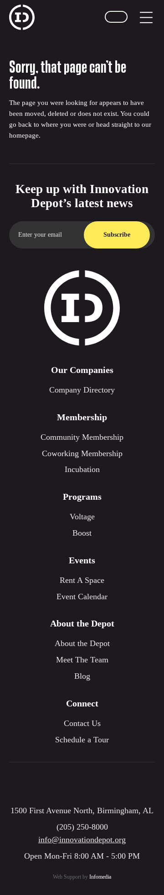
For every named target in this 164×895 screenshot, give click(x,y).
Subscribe (116, 234)
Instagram (55, 785)
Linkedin (109, 785)
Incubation (82, 469)
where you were (64, 124)
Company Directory (82, 389)
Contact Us (82, 723)
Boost (82, 532)
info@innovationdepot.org (82, 839)
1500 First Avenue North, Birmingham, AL (82, 810)
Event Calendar (82, 596)
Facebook (82, 785)
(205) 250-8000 (82, 826)
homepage (24, 135)
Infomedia (100, 877)
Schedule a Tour (82, 739)
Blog (82, 676)
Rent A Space (82, 580)
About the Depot (82, 643)
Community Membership (82, 437)
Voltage (82, 516)
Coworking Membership (82, 453)
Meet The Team (82, 659)
